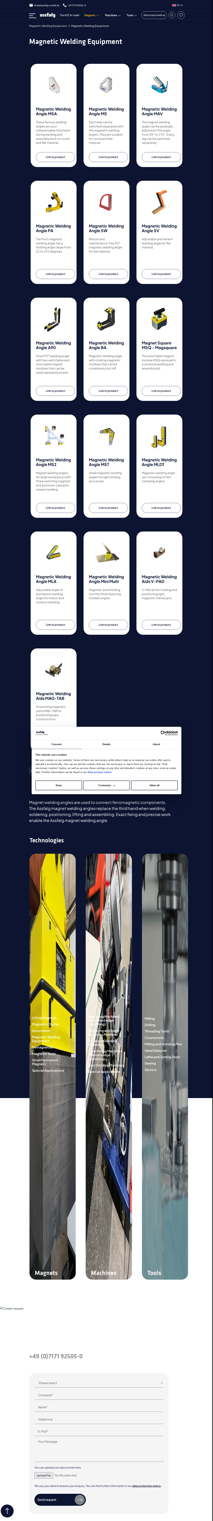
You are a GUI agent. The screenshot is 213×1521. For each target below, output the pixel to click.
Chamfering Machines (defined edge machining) (105, 1055)
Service (150, 1070)
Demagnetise (42, 1047)
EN (178, 5)
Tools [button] (130, 15)
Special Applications (48, 1070)
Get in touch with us (154, 15)
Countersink (154, 1038)
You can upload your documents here (57, 1467)
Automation (41, 1031)
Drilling (150, 1025)
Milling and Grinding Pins (163, 1044)
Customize (104, 785)
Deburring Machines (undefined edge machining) (103, 1020)
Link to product (55, 157)
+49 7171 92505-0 (77, 5)
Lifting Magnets (44, 1018)
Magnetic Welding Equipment (48, 26)
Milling (150, 1018)
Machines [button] (111, 15)
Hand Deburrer (156, 1050)
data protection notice (146, 1486)
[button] (172, 15)
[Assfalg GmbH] (61, 15)
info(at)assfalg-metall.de (46, 5)
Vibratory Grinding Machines (102, 1043)
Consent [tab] (57, 744)
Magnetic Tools (44, 1054)
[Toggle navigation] (33, 15)
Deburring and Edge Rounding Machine (103, 1032)
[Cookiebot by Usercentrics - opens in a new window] (163, 733)
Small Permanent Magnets (45, 1062)
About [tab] (156, 744)
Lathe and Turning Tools (162, 1057)
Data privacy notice (100, 772)
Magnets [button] (89, 15)
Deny (59, 785)
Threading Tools (157, 1031)
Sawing (150, 1063)
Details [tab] (107, 744)
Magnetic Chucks (45, 1024)
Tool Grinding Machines (106, 1065)
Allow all (154, 785)
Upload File (44, 1475)
